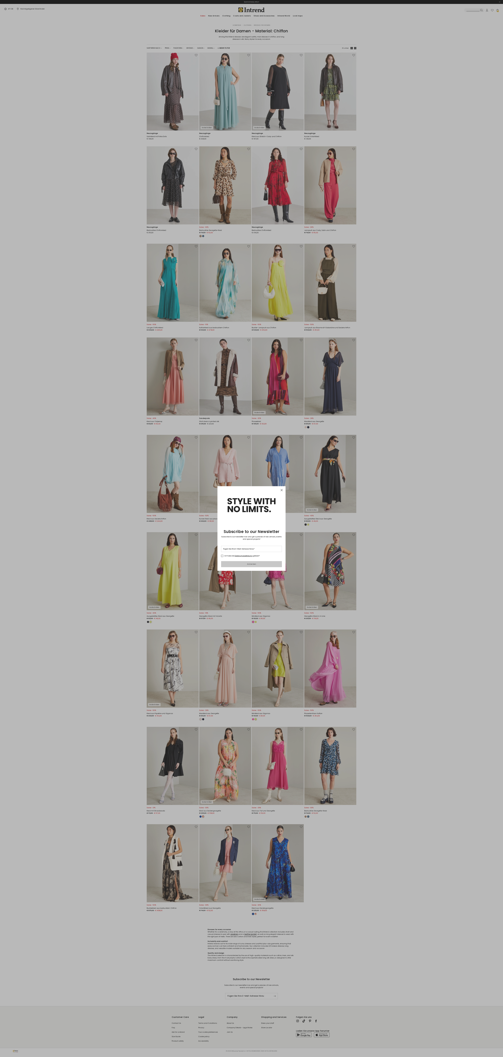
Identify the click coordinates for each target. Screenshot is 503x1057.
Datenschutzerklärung (243, 556)
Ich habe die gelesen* (242, 556)
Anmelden (251, 564)
